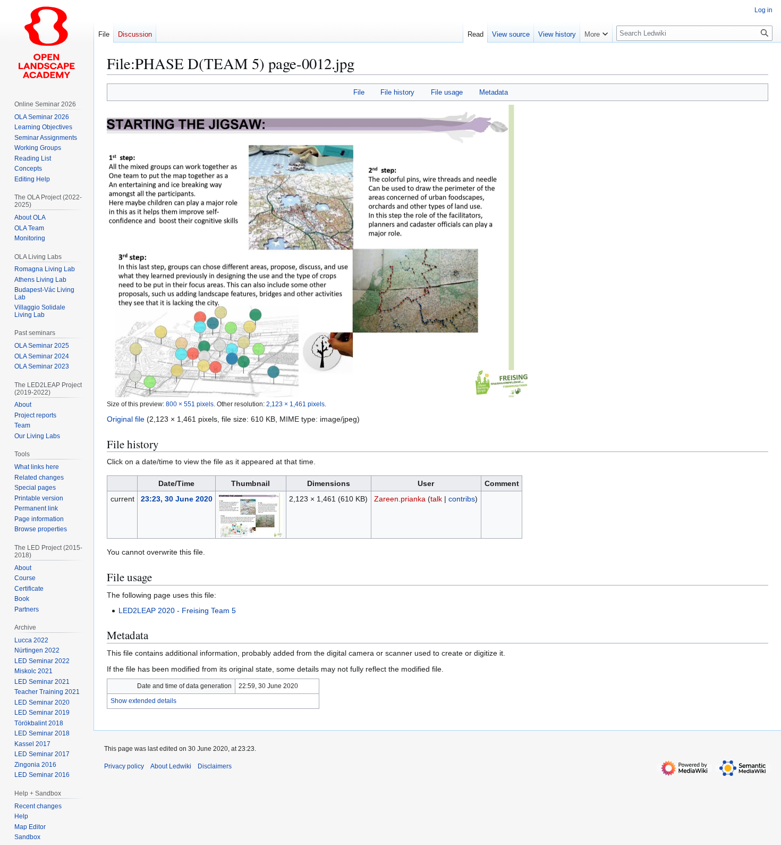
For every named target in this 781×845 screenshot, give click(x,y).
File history (397, 92)
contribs (461, 499)
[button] (596, 32)
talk (436, 499)
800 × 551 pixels (190, 403)
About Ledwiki (170, 766)
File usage (447, 92)
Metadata (493, 92)
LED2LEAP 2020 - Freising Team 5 (177, 610)
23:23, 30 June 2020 (177, 499)
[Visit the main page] (46, 42)
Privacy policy (124, 766)
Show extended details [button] (143, 701)
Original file (126, 419)
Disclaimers (215, 766)
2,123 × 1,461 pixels (295, 403)
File (358, 92)
